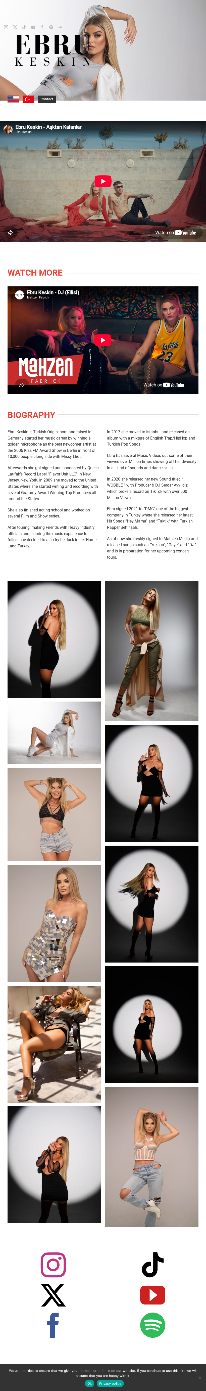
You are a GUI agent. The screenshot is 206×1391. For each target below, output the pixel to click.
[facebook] (42, 27)
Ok (89, 1383)
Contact (47, 99)
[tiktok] (24, 27)
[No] (199, 1377)
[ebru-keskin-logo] (52, 36)
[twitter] (15, 27)
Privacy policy (110, 1383)
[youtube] (33, 27)
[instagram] (6, 27)
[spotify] (51, 27)
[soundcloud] (60, 27)
